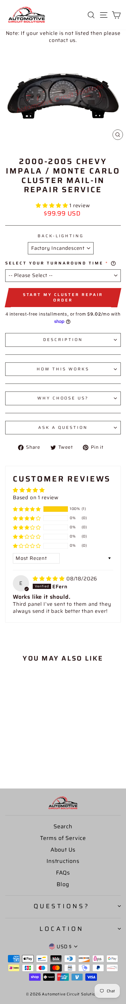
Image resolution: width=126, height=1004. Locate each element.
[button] (52, 205)
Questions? (62, 906)
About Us (63, 849)
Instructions (63, 861)
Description (63, 339)
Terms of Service (63, 838)
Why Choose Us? (63, 398)
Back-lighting (61, 236)
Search (63, 826)
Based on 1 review (36, 497)
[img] (49, 579)
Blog (63, 884)
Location (61, 929)
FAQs (63, 872)
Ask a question (63, 427)
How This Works (63, 369)
